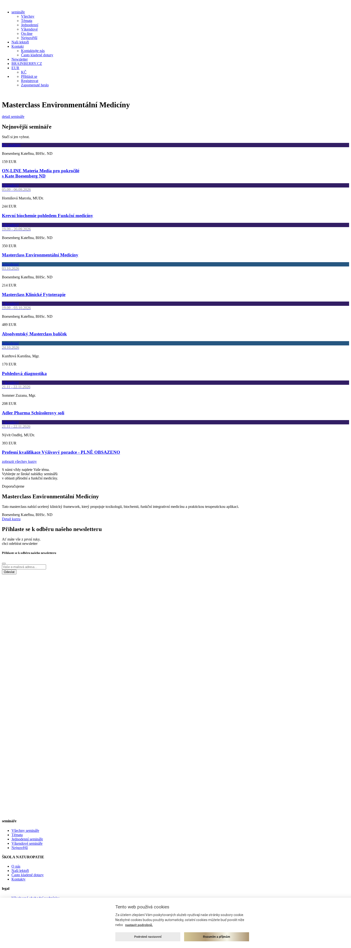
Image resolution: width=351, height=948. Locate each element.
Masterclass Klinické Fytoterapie (33, 294)
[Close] (4, 563)
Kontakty (18, 879)
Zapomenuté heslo (35, 85)
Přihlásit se (29, 76)
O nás (15, 866)
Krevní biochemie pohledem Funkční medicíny (47, 215)
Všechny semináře (25, 830)
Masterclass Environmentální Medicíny (40, 254)
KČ (24, 72)
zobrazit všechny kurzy (19, 461)
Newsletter (19, 59)
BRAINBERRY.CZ (26, 64)
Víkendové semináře (27, 843)
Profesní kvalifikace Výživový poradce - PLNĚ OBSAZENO (61, 452)
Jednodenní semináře (27, 839)
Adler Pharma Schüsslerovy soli (33, 412)
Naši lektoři (20, 42)
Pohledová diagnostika (24, 373)
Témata (26, 21)
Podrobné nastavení (147, 936)
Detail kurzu (11, 519)
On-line (26, 33)
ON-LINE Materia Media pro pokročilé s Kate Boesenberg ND (40, 173)
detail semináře (13, 117)
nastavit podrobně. (139, 925)
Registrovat (29, 81)
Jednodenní (29, 25)
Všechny (27, 16)
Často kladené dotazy (37, 55)
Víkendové (29, 29)
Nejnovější (29, 38)
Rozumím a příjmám (216, 936)
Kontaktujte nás (33, 51)
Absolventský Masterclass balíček (34, 333)
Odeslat (9, 572)
